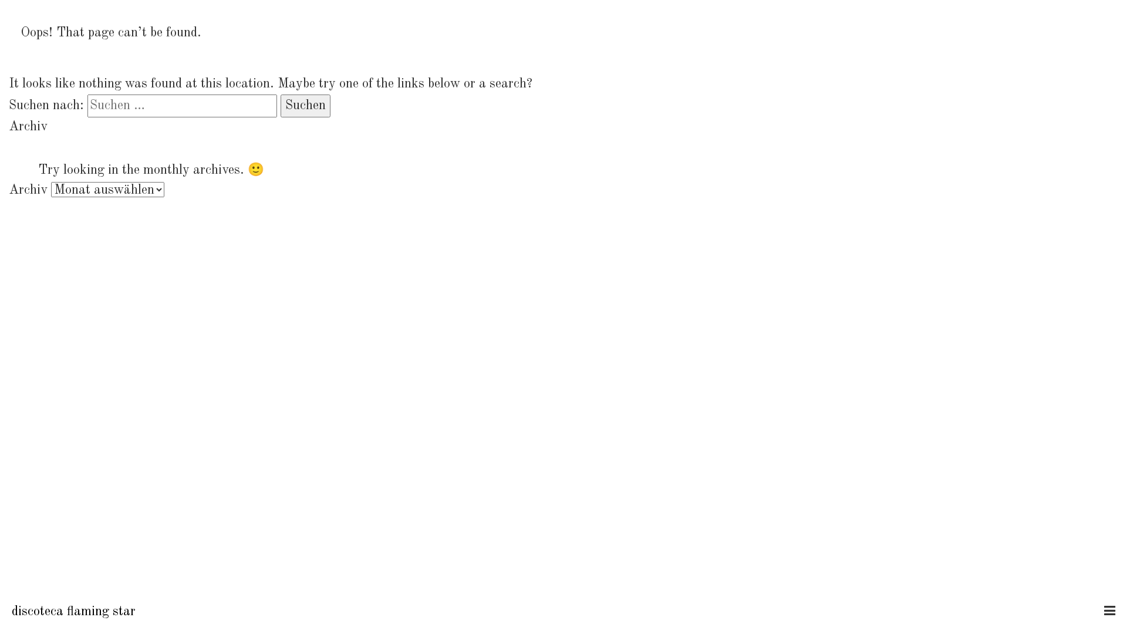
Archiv (28, 190)
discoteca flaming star (74, 611)
